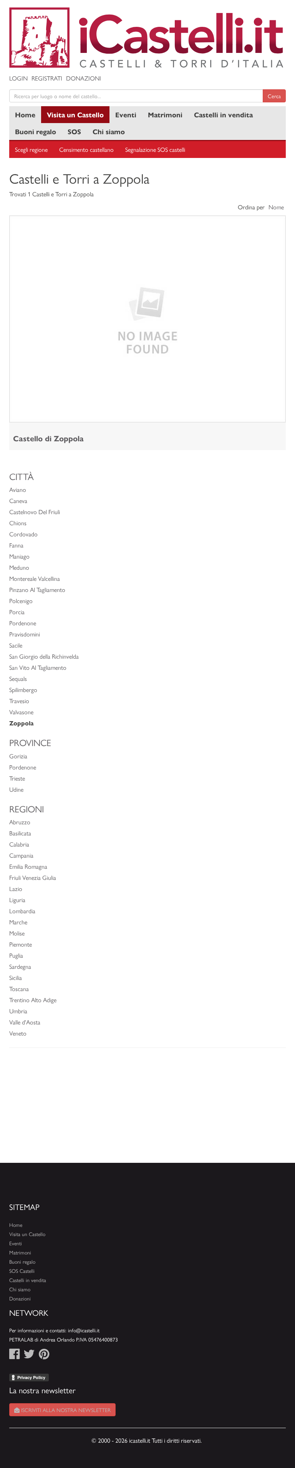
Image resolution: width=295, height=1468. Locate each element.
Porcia (17, 611)
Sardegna (20, 966)
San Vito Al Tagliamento (37, 667)
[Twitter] (29, 1355)
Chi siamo (109, 131)
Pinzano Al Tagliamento (37, 589)
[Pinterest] (44, 1355)
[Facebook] (14, 1355)
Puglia (16, 955)
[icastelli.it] (147, 37)
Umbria (18, 1010)
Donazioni (83, 78)
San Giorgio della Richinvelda (44, 656)
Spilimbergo (23, 689)
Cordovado (23, 533)
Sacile (15, 645)
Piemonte (20, 944)
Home (25, 114)
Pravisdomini (24, 634)
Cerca (274, 96)
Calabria (19, 844)
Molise (17, 933)
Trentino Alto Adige (32, 999)
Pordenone (22, 622)
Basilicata (20, 833)
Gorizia (18, 755)
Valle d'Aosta (24, 1022)
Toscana (19, 988)
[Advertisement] (147, 1109)
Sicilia (15, 977)
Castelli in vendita (223, 114)
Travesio (19, 700)
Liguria (17, 899)
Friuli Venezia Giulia (32, 877)
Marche (18, 921)
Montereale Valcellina (34, 578)
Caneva (18, 500)
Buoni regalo (35, 131)
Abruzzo (19, 821)
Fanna (16, 545)
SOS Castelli (22, 1270)
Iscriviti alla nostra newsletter (65, 1410)
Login (18, 78)
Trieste (17, 778)
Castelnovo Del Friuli (34, 511)
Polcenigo (21, 600)
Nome (276, 206)
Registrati (46, 78)
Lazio (15, 888)
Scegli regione (31, 149)
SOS (74, 131)
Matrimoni (165, 114)
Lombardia (22, 910)
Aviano (17, 489)
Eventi (125, 114)
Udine (16, 789)
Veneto (18, 1033)
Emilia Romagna (28, 866)
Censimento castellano (86, 149)
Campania (21, 855)
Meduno (19, 567)
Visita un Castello (75, 114)
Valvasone (21, 711)
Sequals (18, 678)
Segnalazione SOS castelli (155, 149)
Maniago (19, 556)
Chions (18, 522)
